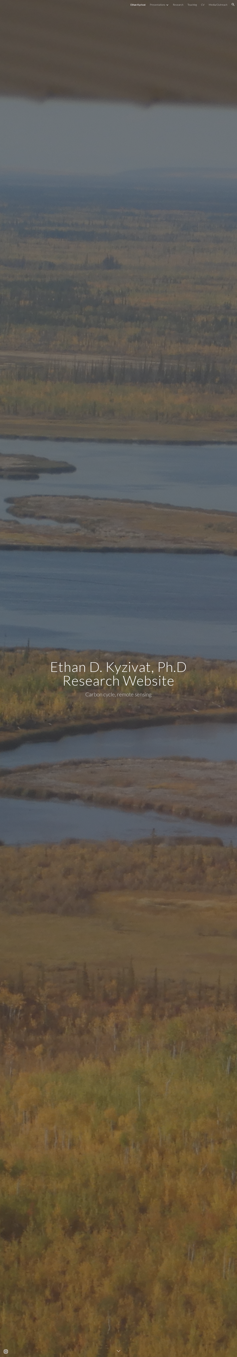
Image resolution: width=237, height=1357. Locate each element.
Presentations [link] (157, 4)
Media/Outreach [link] (218, 4)
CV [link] (202, 4)
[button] (233, 4)
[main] (118, 678)
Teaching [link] (192, 4)
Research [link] (178, 4)
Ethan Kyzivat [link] (138, 4)
